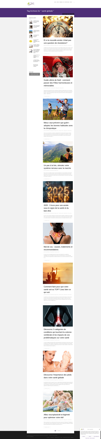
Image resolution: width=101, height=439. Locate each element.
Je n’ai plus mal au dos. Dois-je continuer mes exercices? (36, 61)
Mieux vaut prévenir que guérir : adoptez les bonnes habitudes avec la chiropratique (58, 125)
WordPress (31, 436)
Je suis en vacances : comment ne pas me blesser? (36, 31)
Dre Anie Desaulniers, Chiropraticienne (49, 45)
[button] (99, 429)
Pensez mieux (70, 45)
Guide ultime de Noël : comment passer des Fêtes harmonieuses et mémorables (58, 83)
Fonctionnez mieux (61, 45)
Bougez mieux (56, 45)
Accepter (83, 436)
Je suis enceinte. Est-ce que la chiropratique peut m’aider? (36, 56)
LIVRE (61, 437)
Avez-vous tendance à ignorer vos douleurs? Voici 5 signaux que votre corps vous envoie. (36, 51)
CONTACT (72, 437)
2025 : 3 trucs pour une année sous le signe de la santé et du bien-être (56, 208)
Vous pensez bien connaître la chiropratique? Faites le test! (36, 41)
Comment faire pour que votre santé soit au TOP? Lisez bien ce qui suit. (57, 289)
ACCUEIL (48, 437)
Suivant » (59, 430)
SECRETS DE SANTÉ (66, 437)
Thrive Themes (55, 435)
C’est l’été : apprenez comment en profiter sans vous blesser (36, 45)
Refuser (90, 436)
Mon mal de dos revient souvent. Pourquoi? (35, 65)
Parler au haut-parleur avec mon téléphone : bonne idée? (36, 26)
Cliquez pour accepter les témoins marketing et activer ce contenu (34, 74)
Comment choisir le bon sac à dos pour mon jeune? (36, 21)
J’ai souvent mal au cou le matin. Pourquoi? (36, 36)
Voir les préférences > (96, 436)
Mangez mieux (66, 45)
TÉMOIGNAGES (57, 437)
